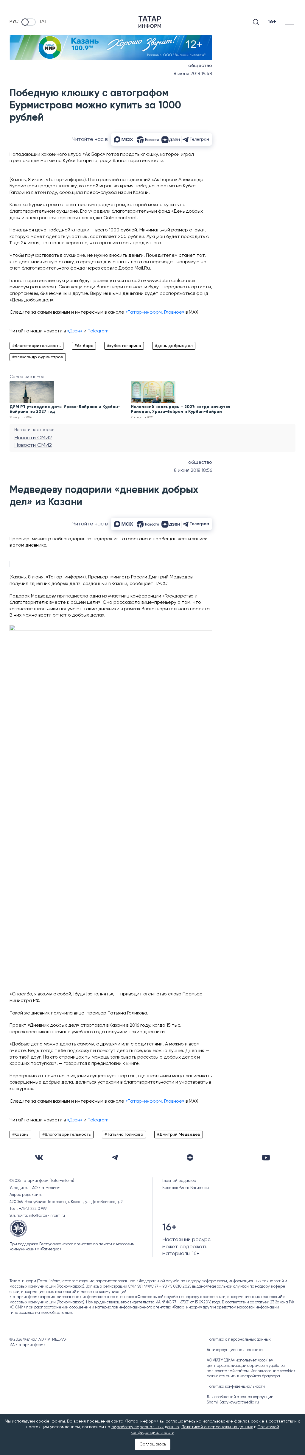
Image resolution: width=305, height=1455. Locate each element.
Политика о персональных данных (239, 1340)
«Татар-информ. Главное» (154, 312)
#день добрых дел (174, 346)
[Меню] (290, 22)
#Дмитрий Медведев (178, 1134)
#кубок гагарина (124, 346)
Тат (43, 21)
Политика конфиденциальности (236, 1387)
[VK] (39, 1157)
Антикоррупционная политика (235, 1350)
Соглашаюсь (152, 1444)
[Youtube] (266, 1157)
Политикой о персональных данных (217, 1427)
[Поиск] (256, 22)
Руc (14, 21)
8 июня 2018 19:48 (193, 73)
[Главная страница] (150, 22)
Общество (200, 65)
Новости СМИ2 (33, 438)
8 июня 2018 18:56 (193, 470)
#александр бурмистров (37, 357)
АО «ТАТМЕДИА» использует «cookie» (240, 1360)
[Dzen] (190, 1157)
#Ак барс (83, 346)
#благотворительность (36, 346)
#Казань (20, 1134)
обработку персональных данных (145, 1427)
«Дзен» (75, 331)
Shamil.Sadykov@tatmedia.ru (233, 1402)
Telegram (98, 331)
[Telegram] (115, 1157)
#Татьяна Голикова (124, 1134)
